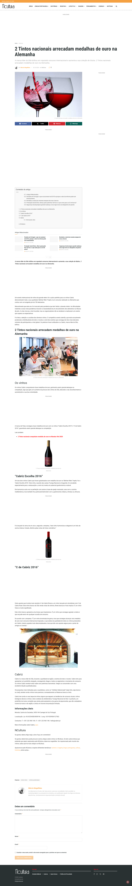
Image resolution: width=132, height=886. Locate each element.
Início (31, 6)
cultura (78, 748)
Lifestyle (72, 6)
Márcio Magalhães (25, 67)
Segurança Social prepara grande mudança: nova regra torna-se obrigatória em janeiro (50, 204)
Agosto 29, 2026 (29, 242)
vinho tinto (24, 780)
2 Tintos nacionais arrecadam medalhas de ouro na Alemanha (37, 209)
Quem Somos (54, 874)
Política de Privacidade (66, 874)
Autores (46, 874)
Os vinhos (23, 211)
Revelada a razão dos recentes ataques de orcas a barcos (42, 200)
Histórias (54, 6)
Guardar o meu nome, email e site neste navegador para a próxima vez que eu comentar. (42, 852)
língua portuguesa (69, 748)
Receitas (63, 6)
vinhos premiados (34, 780)
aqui (36, 725)
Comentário (19, 814)
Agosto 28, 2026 (29, 251)
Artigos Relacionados (32, 194)
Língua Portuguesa (41, 6)
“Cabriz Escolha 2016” (26, 213)
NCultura (22, 224)
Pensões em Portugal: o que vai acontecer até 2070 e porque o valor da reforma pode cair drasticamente (51, 197)
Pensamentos (91, 6)
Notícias (110, 6)
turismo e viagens (57, 748)
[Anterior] (47, 257)
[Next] (50, 257)
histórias (17, 750)
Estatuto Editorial (36, 874)
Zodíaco (101, 6)
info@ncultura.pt (19, 881)
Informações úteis (30, 220)
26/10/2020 (36, 67)
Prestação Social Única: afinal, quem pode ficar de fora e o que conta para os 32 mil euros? (51, 202)
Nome (17, 836)
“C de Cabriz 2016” (25, 215)
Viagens (80, 6)
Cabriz (22, 218)
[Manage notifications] (127, 882)
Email (17, 844)
